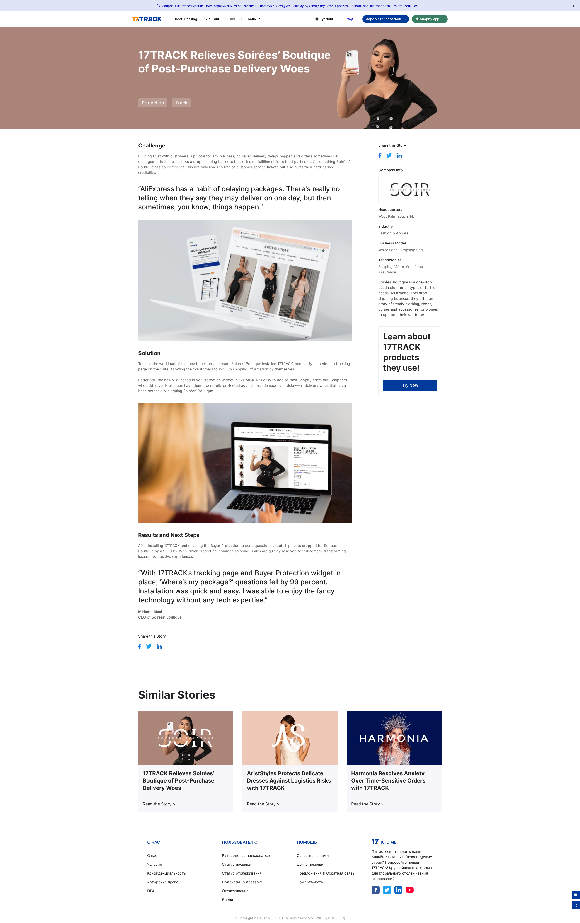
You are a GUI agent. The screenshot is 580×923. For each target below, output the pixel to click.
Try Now (410, 385)
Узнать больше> (405, 6)
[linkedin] (159, 646)
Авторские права (162, 882)
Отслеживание (235, 891)
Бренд (227, 899)
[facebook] (139, 646)
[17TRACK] (147, 19)
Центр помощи (310, 864)
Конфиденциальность (166, 873)
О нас (152, 855)
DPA (151, 891)
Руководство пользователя (246, 855)
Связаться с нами (313, 855)
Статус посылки (236, 864)
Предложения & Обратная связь (325, 873)
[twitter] (149, 646)
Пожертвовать (310, 882)
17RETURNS (213, 19)
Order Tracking (185, 19)
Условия (154, 864)
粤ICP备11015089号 (331, 918)
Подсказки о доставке (242, 882)
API (232, 19)
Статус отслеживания (242, 873)
